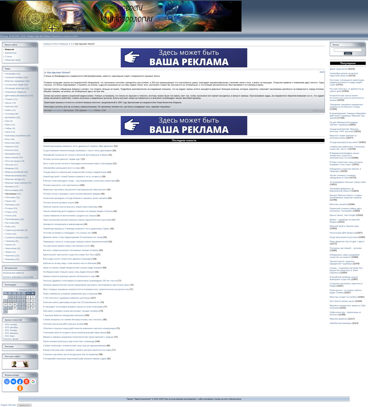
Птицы (8, 212)
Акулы (8, 103)
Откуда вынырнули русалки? (344, 142)
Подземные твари (14, 92)
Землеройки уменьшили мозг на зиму (61, 168)
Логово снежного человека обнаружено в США (343, 176)
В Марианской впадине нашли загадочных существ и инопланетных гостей (344, 155)
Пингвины (10, 205)
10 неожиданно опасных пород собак (348, 182)
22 (10, 308)
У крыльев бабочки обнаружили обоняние (63, 315)
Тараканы (10, 241)
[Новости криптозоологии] (20, 362)
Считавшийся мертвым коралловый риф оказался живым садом (74, 358)
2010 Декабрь (11, 327)
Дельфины (10, 117)
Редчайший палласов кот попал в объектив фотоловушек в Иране (75, 155)
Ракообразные (12, 219)
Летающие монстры (15, 88)
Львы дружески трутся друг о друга (347, 241)
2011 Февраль (11, 333)
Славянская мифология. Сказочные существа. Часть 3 (347, 147)
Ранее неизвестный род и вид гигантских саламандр (68, 341)
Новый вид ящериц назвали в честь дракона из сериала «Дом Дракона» (78, 146)
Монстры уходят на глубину (343, 297)
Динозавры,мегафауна (16, 95)
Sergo (90, 110)
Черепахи (10, 255)
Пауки (8, 201)
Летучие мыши (12, 161)
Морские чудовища (14, 81)
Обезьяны (10, 197)
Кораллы (9, 146)
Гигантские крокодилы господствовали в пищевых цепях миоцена (75, 198)
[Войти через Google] (33, 381)
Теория (8, 99)
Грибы (8, 110)
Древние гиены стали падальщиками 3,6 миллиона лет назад (73, 237)
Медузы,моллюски (14, 172)
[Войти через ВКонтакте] (13, 381)
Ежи (7, 121)
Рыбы (8, 226)
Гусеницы (10, 114)
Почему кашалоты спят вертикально (61, 185)
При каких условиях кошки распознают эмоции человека (71, 311)
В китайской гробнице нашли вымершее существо (344, 278)
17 (19, 304)
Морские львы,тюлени (16, 183)
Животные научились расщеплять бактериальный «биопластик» (74, 189)
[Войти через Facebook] (20, 381)
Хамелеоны (10, 248)
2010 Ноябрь (11, 324)
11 (24, 300)
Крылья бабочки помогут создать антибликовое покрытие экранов (346, 196)
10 (19, 300)
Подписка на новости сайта (64, 36)
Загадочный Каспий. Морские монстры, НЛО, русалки (344, 130)
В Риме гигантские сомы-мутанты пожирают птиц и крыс (346, 163)
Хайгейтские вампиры (340, 323)
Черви (8, 252)
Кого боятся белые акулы (342, 301)
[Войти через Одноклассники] (20, 388)
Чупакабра (10, 74)
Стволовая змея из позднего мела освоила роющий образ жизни (74, 332)
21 (5, 308)
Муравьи (9, 186)
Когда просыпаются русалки (343, 237)
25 (24, 308)
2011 (55, 44)
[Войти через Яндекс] (26, 381)
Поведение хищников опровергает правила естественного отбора (346, 105)
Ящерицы (10, 259)
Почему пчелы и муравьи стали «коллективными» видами (71, 194)
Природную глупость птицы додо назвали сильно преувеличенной (75, 241)
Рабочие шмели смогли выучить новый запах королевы (70, 207)
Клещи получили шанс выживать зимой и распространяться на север (77, 350)
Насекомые (10, 194)
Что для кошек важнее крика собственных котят (66, 246)
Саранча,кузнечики (14, 230)
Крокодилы (10, 154)
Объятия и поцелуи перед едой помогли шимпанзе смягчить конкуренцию (79, 328)
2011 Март (10, 336)
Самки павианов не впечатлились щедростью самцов (69, 215)
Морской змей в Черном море (344, 226)
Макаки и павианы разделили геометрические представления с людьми (78, 337)
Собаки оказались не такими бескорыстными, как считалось (72, 319)
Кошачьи (9, 150)
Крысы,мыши (11, 157)
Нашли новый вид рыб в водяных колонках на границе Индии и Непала (78, 211)
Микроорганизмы (13, 175)
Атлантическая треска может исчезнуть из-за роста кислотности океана (347, 97)
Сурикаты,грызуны (14, 237)
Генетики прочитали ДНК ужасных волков (63, 324)
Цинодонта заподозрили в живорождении (63, 224)
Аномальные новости (13, 273)
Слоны (8, 234)
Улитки (8, 245)
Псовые (9, 208)
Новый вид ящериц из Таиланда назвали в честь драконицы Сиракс (76, 228)
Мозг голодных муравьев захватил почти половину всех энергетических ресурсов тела (86, 289)
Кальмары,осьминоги (15, 135)
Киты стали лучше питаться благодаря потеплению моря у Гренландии (77, 163)
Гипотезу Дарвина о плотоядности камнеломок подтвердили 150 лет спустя (80, 281)
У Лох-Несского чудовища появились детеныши (66, 298)
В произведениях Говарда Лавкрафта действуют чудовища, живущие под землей (348, 115)
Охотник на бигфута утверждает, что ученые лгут (67, 233)
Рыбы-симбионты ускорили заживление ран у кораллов (70, 294)
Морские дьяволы (338, 319)
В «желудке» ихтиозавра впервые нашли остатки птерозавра (73, 307)
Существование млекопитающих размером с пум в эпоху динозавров (77, 150)
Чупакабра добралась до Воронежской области (342, 189)
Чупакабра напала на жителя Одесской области (344, 74)
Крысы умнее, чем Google (342, 215)
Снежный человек (14, 77)
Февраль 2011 (25, 290)
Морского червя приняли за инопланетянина (343, 136)
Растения (9, 223)
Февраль (64, 44)
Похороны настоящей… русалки (345, 248)
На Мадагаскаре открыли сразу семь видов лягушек (68, 272)
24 (19, 308)
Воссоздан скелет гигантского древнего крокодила (67, 259)
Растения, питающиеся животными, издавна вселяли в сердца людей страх (347, 82)
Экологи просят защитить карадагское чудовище (342, 262)
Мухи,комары (11, 190)
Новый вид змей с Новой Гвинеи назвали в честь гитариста (72, 176)
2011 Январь (11, 330)
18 (24, 304)
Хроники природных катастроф (18, 277)
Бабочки (9, 106)
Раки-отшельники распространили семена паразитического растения (77, 220)
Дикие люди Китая (338, 69)
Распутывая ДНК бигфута (342, 233)
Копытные (10, 143)
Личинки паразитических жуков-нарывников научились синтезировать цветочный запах (86, 285)
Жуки (7, 124)
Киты (7, 139)
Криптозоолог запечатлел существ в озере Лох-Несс (69, 254)
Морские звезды (13, 179)
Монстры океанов (338, 204)
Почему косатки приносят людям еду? (62, 159)
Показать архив (10, 339)
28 (5, 311)
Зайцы (8, 128)
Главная (47, 44)
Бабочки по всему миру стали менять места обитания (69, 263)
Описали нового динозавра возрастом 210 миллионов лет (71, 302)
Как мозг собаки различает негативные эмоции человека (71, 250)
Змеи (7, 132)
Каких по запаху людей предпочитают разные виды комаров (72, 267)
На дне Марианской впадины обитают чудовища (344, 123)
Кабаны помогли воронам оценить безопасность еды (69, 276)
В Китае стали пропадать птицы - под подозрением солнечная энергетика (79, 181)
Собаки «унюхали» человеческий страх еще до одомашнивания (74, 345)
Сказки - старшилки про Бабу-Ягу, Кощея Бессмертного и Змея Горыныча (346, 270)
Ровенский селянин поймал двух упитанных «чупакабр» (346, 209)
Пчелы (8, 215)
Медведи (9, 168)
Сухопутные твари (14, 84)
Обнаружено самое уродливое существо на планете (345, 256)
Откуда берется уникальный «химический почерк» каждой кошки (75, 172)
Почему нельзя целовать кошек (58, 202)
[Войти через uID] (7, 381)
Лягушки (9, 164)
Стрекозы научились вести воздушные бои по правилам (70, 354)
